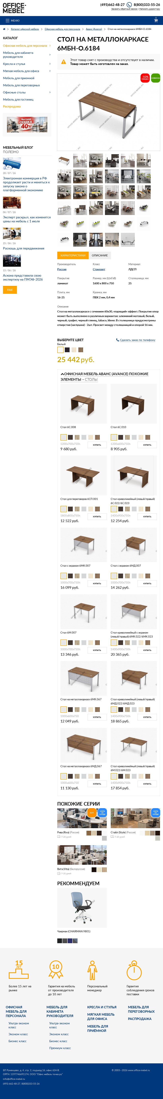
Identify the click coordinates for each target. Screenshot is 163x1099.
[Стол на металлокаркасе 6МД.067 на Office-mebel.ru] (83, 745)
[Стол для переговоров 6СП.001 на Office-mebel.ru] (83, 475)
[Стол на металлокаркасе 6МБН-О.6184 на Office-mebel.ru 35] (128, 240)
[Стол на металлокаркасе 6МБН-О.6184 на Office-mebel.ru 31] (64, 240)
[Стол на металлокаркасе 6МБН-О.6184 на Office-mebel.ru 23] (128, 208)
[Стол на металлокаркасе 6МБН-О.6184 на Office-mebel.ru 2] (80, 160)
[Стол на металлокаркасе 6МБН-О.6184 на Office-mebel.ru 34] (112, 240)
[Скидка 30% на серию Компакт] (27, 124)
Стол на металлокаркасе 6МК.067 (81, 699)
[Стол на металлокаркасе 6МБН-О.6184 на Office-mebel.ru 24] (144, 208)
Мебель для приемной (18, 78)
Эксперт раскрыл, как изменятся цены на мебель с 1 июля (27, 219)
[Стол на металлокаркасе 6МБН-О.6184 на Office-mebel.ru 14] (80, 192)
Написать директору (149, 8)
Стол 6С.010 (118, 427)
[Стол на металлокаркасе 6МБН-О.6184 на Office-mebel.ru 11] (128, 176)
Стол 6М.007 (68, 632)
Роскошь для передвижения (23, 248)
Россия (61, 269)
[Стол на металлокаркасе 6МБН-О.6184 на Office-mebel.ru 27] (96, 224)
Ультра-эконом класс (19, 1025)
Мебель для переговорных (21, 85)
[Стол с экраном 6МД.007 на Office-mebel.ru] (134, 544)
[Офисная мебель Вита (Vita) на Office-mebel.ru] (82, 854)
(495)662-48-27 (112, 4)
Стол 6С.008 (68, 427)
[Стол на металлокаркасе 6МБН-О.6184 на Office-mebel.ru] (108, 112)
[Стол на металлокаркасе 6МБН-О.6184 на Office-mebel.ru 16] (112, 192)
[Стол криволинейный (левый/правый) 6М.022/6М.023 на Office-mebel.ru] (134, 745)
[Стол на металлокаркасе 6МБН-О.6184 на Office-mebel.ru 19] (64, 208)
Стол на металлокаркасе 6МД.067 (81, 766)
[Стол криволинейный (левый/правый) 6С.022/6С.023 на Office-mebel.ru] (134, 475)
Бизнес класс (17, 1041)
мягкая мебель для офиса (100, 1016)
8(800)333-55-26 (147, 4)
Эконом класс (18, 1034)
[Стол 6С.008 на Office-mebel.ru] (83, 403)
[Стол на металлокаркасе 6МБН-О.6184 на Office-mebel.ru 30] (144, 224)
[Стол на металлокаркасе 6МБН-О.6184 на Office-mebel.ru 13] (64, 192)
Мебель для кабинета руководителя (18, 55)
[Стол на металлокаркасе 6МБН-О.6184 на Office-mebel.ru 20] (80, 208)
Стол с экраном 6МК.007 (75, 565)
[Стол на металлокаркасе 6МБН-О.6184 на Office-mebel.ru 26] (80, 224)
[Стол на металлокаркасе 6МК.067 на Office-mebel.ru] (83, 678)
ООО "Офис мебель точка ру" (46, 1074)
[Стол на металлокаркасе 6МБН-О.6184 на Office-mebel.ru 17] (128, 192)
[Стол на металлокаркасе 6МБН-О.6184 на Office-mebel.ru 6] (144, 160)
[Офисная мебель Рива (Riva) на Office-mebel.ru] (82, 818)
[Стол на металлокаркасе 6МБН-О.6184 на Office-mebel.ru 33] (96, 240)
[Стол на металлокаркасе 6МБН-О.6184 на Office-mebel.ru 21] (96, 208)
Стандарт (99, 269)
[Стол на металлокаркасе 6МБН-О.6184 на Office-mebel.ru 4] (112, 160)
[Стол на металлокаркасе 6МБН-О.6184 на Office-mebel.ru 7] (64, 176)
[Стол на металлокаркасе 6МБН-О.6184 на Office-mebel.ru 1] (64, 160)
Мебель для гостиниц (18, 99)
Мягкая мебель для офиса (21, 71)
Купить (97, 444)
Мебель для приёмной (97, 1028)
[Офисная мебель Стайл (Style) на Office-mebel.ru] (135, 818)
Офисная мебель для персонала (25, 46)
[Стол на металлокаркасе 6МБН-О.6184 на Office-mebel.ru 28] (112, 224)
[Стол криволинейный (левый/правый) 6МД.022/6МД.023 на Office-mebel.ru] (134, 678)
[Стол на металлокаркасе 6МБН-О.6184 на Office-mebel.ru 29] (128, 224)
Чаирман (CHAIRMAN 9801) (73, 931)
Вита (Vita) (63, 869)
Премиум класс (60, 1048)
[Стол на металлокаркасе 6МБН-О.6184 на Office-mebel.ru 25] (64, 224)
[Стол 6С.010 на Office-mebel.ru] (134, 403)
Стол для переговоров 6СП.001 (79, 499)
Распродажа (12, 106)
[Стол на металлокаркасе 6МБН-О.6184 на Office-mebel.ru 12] (144, 176)
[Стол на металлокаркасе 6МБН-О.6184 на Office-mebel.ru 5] (128, 160)
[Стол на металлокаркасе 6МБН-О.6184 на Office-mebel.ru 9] (96, 176)
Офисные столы (14, 92)
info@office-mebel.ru (14, 1079)
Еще (10, 289)
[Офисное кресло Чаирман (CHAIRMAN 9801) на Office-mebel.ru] (82, 908)
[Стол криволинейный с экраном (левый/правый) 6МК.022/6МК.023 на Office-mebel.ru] (134, 611)
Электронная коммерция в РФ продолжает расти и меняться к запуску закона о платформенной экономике (26, 184)
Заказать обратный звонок (124, 8)
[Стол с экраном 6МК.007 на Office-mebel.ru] (83, 544)
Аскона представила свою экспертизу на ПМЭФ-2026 (23, 277)
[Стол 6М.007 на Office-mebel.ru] (83, 611)
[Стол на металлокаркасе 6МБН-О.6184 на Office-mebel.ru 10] (112, 176)
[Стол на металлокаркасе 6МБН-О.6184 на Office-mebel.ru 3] (96, 160)
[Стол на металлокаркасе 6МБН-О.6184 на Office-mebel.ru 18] (144, 192)
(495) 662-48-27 (11, 1083)
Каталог (10, 38)
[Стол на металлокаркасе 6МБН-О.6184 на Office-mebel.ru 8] (80, 176)
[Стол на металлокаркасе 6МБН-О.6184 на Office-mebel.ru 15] (96, 192)
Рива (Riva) (63, 832)
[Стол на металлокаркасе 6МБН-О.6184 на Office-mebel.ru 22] (112, 208)
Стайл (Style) (118, 832)
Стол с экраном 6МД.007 (126, 565)
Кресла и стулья (14, 64)
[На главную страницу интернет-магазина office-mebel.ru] (14, 8)
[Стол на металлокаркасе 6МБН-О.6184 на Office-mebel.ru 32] (80, 240)
